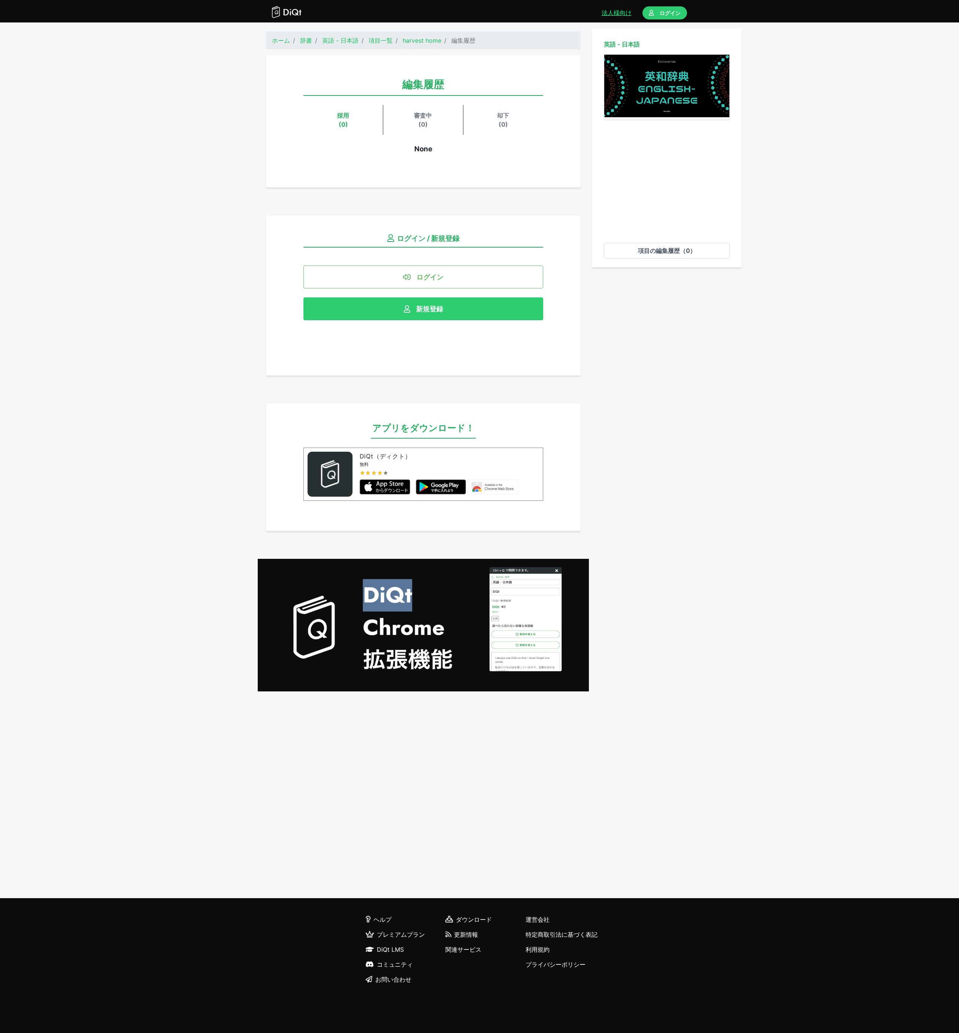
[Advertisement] (667, 181)
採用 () (343, 120)
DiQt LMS (390, 949)
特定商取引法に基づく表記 (562, 934)
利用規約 (538, 949)
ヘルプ (382, 919)
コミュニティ (395, 964)
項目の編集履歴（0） (667, 250)
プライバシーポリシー (556, 964)
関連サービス (463, 949)
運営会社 (538, 919)
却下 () (503, 120)
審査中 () (423, 120)
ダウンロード (474, 919)
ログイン (670, 13)
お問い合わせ (393, 979)
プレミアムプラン (401, 934)
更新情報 (466, 934)
